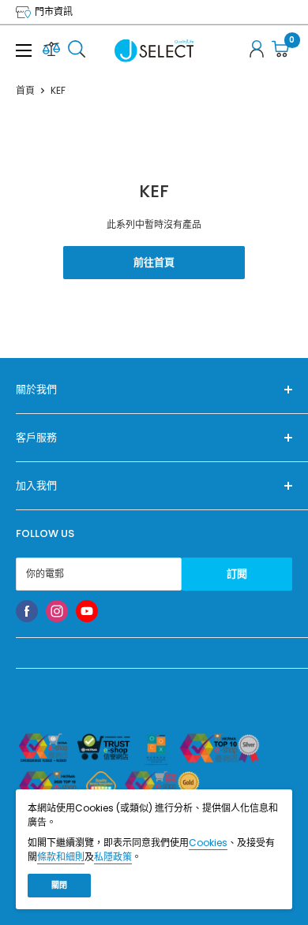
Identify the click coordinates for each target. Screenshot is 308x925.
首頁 (25, 90)
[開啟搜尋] (76, 51)
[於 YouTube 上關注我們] (87, 611)
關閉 (59, 885)
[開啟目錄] (24, 50)
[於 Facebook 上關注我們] (27, 611)
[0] (281, 51)
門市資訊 (52, 11)
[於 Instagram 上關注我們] (57, 611)
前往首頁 (154, 262)
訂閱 (237, 573)
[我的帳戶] (256, 51)
